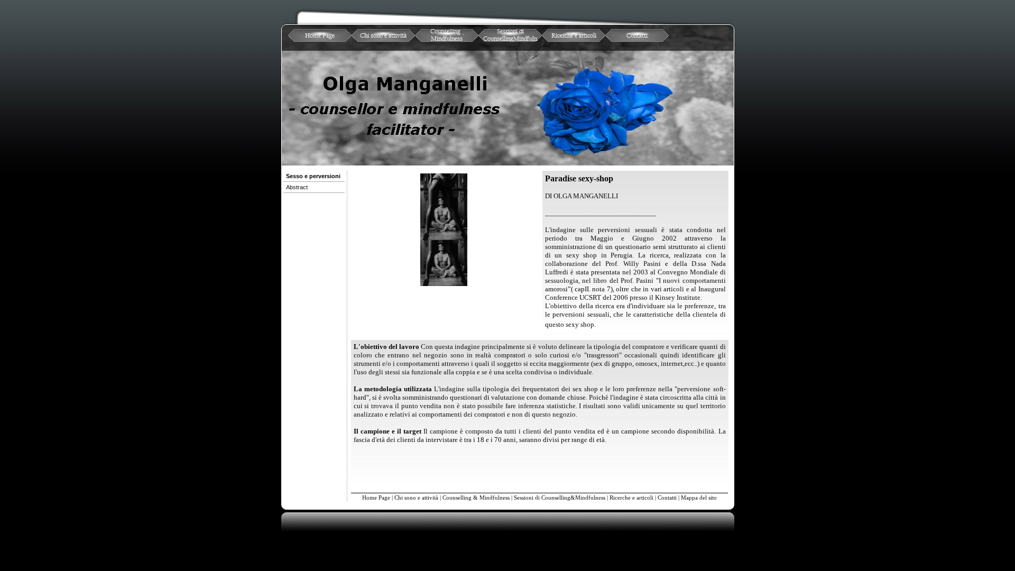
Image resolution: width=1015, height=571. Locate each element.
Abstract (297, 187)
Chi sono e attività (416, 497)
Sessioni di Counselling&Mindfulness (559, 497)
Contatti (667, 497)
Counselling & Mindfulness (476, 497)
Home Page (376, 497)
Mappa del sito (699, 497)
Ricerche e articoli (631, 497)
